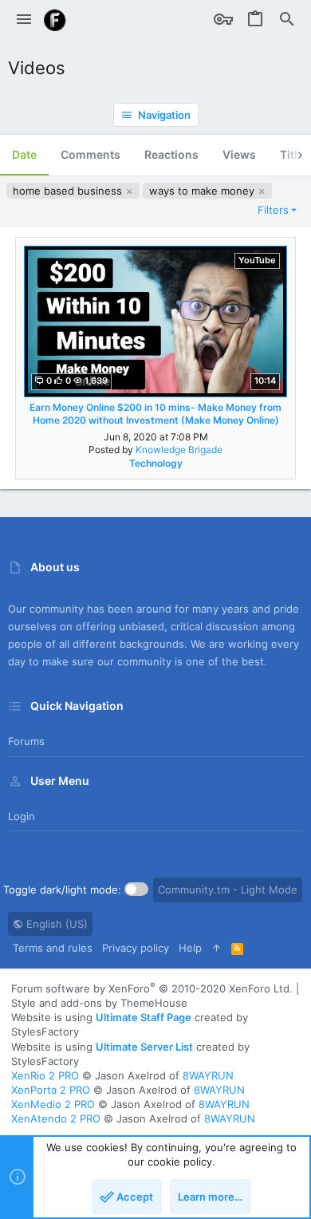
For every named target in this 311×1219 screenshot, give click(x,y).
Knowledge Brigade (179, 450)
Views (239, 154)
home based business (69, 190)
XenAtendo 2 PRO (55, 1118)
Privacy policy (135, 947)
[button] (24, 20)
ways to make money (203, 190)
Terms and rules (53, 947)
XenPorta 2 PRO (50, 1089)
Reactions (171, 154)
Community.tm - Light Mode (227, 889)
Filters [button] (273, 209)
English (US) (55, 923)
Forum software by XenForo (152, 988)
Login (21, 816)
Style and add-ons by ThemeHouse (99, 1002)
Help (190, 947)
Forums (26, 741)
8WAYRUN (208, 1075)
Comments (90, 154)
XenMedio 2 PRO (53, 1104)
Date (24, 154)
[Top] (216, 948)
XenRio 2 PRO (45, 1075)
